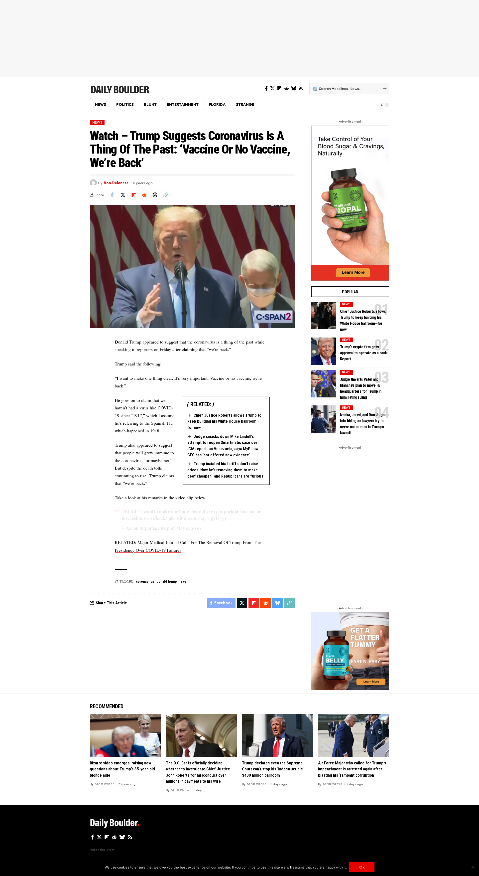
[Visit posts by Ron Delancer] (93, 182)
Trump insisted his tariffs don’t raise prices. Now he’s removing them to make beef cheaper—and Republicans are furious (225, 469)
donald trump (166, 581)
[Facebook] (266, 88)
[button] (166, 195)
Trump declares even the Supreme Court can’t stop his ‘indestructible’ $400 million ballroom (273, 769)
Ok (361, 867)
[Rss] (300, 88)
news (182, 581)
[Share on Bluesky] (277, 603)
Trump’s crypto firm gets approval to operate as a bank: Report (364, 353)
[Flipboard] (279, 88)
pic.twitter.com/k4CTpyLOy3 (197, 518)
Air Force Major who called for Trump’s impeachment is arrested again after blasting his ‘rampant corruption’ (352, 769)
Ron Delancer (116, 182)
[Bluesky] (293, 88)
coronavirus (145, 581)
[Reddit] (286, 88)
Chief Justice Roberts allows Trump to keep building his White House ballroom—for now (224, 421)
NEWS (97, 122)
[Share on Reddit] (144, 195)
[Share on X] (123, 195)
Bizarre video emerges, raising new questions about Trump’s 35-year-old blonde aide (122, 769)
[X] (272, 88)
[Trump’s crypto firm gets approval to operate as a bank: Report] (323, 351)
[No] (472, 867)
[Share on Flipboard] (133, 195)
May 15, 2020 (188, 528)
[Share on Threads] (155, 195)
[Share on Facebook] (112, 195)
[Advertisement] (239, 39)
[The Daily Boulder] (119, 88)
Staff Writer (104, 784)
